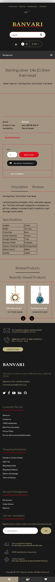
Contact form (13, 349)
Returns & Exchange (10, 474)
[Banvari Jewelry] (27, 26)
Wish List (22, 6)
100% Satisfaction (10, 423)
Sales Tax (6, 462)
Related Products (27, 268)
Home (5, 83)
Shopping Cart (32, 6)
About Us (6, 415)
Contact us (7, 419)
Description (19, 187)
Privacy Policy (8, 431)
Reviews (38, 187)
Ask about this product (24, 163)
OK (46, 531)
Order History (8, 504)
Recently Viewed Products (27, 277)
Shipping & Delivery (10, 470)
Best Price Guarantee (11, 427)
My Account (13, 6)
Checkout (43, 6)
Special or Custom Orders (13, 458)
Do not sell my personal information (17, 435)
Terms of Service (9, 478)
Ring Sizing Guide (9, 466)
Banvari (13, 83)
